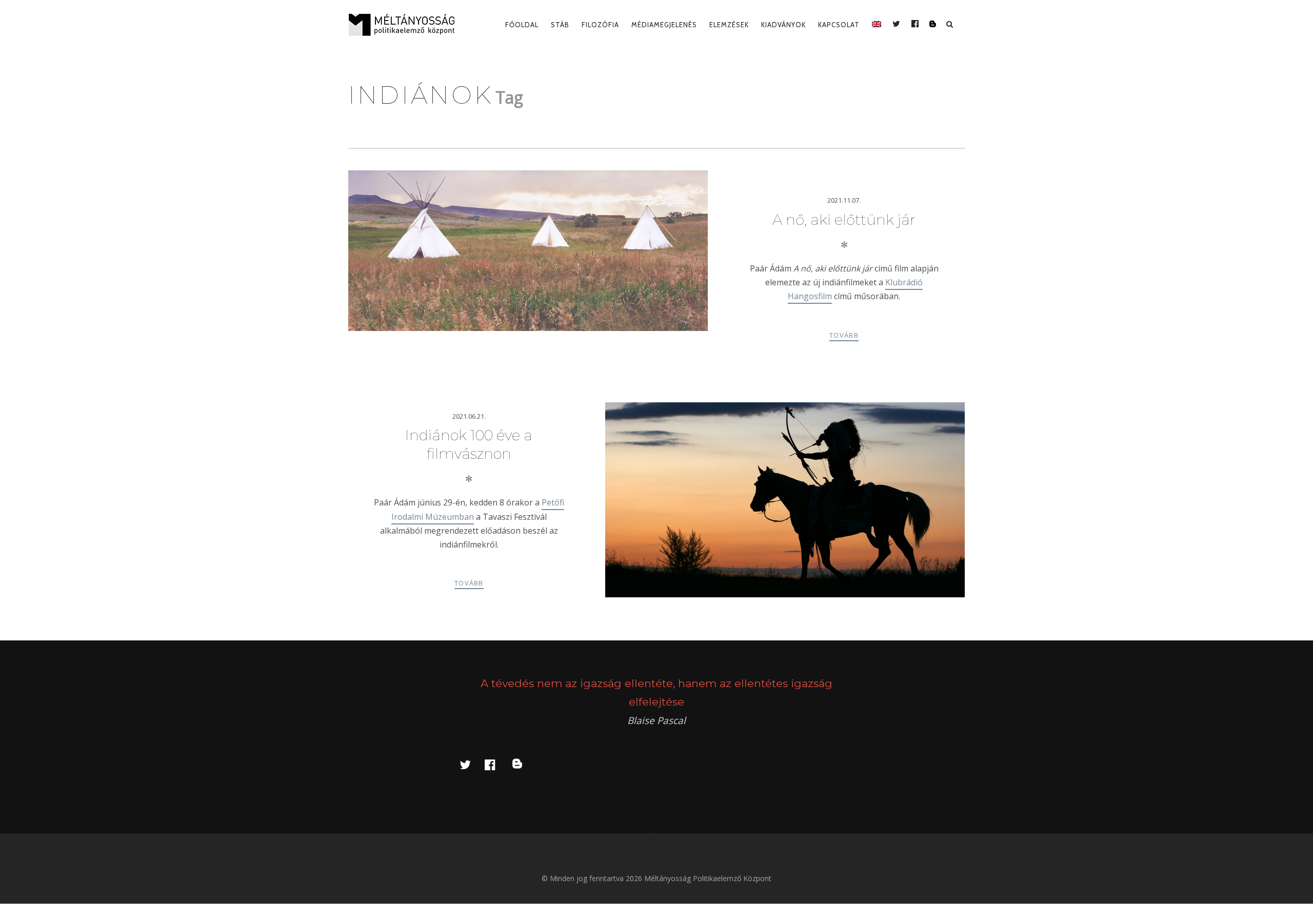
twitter (471, 764)
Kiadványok (783, 25)
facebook (496, 764)
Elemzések (729, 25)
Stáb (560, 25)
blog (523, 764)
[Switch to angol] (876, 24)
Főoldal (522, 25)
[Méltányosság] (405, 24)
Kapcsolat (839, 25)
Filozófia (600, 25)
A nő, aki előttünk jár (844, 219)
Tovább (844, 335)
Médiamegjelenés (664, 25)
